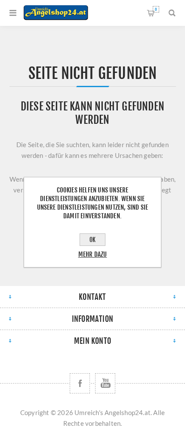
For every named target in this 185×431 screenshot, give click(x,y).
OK (92, 239)
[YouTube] (105, 383)
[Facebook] (80, 383)
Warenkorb (156, 9)
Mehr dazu (92, 254)
